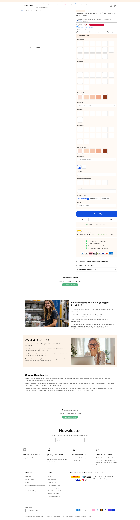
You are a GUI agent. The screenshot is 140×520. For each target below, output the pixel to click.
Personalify (32, 516)
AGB (67, 516)
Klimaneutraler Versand (96, 246)
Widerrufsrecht (49, 516)
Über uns (28, 476)
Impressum (28, 482)
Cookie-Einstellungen (31, 491)
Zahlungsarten (52, 482)
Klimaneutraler (82, 30)
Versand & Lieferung (54, 485)
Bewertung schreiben (70, 284)
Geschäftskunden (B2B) (54, 491)
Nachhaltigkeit (29, 479)
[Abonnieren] (83, 440)
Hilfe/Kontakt (52, 479)
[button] (43, 4)
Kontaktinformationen (86, 516)
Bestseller (81, 11)
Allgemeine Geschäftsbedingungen (35, 485)
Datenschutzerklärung (31, 488)
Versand (71, 516)
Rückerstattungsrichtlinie (55, 488)
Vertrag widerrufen (53, 493)
